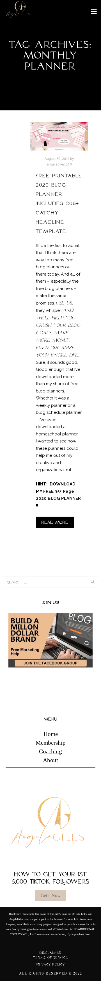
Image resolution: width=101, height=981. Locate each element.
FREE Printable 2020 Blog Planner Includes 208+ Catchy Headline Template (59, 203)
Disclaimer (51, 953)
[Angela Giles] (18, 11)
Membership (51, 742)
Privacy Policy (50, 964)
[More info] (90, 11)
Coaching (50, 751)
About (50, 760)
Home (50, 734)
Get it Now (51, 895)
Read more (55, 522)
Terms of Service (50, 957)
